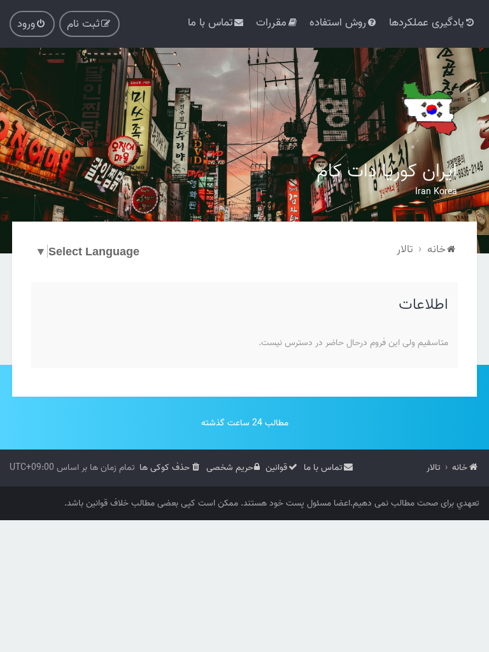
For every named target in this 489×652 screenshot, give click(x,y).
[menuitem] (432, 22)
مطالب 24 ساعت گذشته (244, 423)
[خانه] (428, 108)
